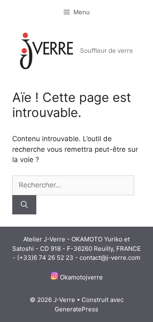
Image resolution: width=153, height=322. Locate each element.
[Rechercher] (24, 205)
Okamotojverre (81, 277)
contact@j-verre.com (110, 257)
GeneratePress (76, 309)
